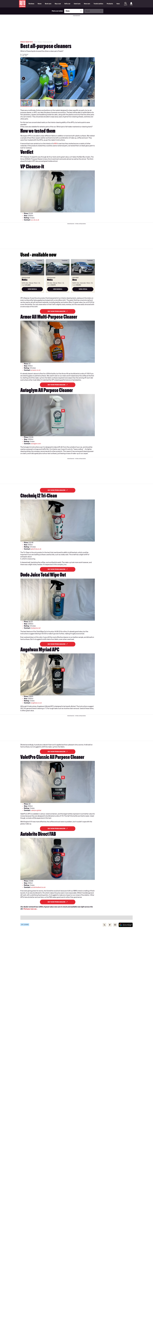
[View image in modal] (23, 78)
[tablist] (57, 103)
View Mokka (32, 289)
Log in (131, 5)
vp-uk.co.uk (35, 220)
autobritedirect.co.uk (38, 887)
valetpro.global (36, 810)
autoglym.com (36, 444)
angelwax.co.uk (36, 703)
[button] (57, 78)
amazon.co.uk (35, 370)
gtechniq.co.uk (36, 549)
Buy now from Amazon (56, 311)
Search (125, 5)
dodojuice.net (36, 628)
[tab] (26, 103)
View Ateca (83, 289)
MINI (55, 144)
